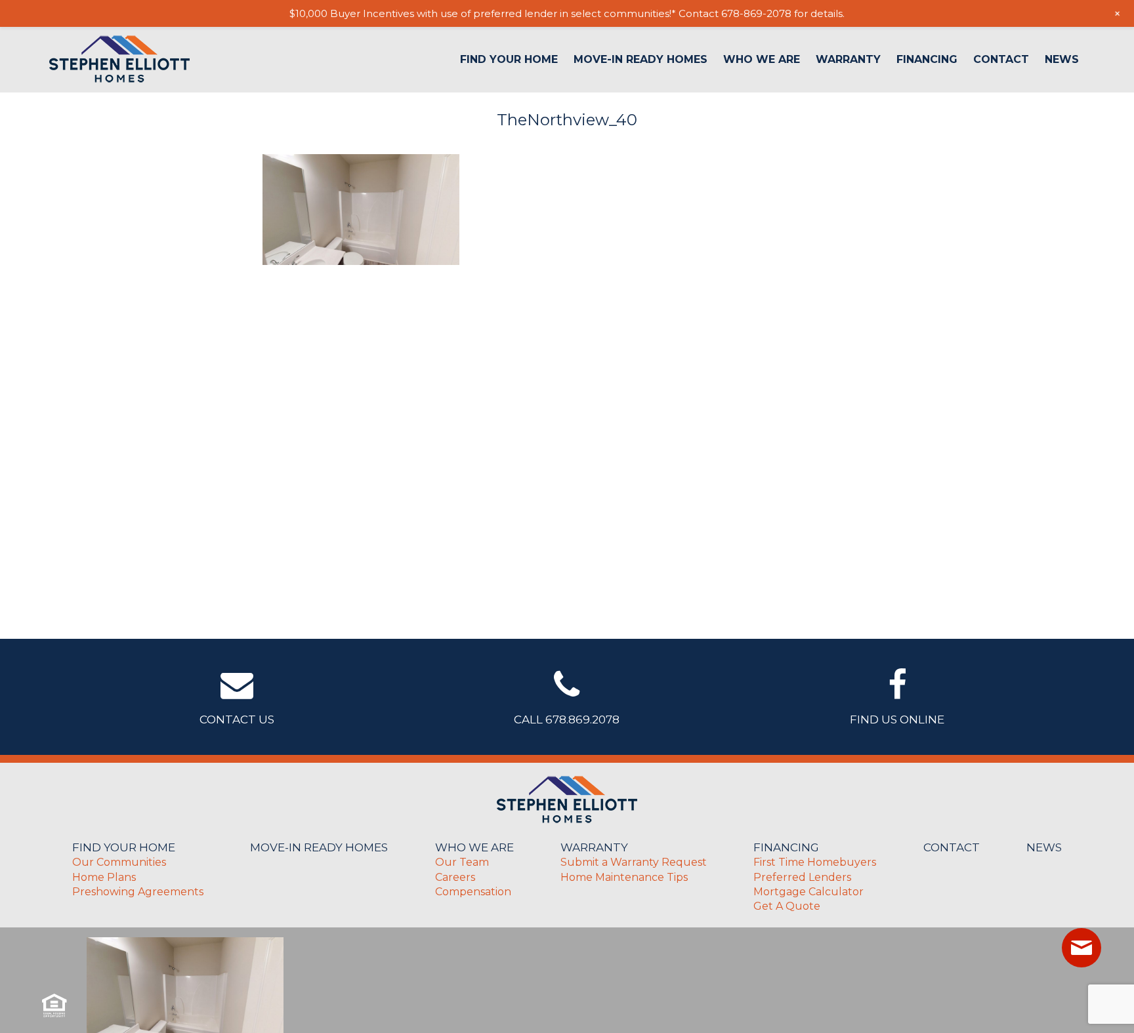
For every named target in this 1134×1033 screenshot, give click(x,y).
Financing (926, 59)
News (1062, 59)
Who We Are (761, 59)
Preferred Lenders (802, 877)
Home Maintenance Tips (624, 877)
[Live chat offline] (1081, 947)
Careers (455, 877)
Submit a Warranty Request (633, 862)
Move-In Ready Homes (640, 59)
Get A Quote (786, 906)
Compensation (473, 891)
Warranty (848, 59)
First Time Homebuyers (814, 862)
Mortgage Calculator (808, 891)
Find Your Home (509, 59)
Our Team (462, 862)
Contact (1001, 59)
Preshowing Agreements (137, 891)
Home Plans (104, 877)
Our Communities (119, 862)
